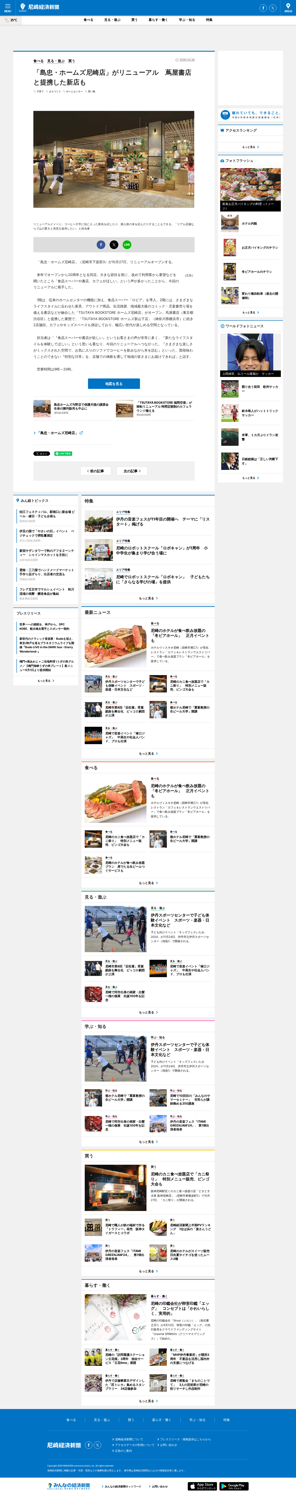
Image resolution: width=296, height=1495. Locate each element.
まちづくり (55, 91)
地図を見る (114, 384)
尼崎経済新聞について (129, 1439)
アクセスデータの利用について (135, 1445)
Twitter (272, 8)
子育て (40, 91)
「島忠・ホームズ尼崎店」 (57, 433)
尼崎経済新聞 (39, 7)
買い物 (91, 91)
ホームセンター (74, 91)
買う (134, 20)
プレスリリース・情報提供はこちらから (185, 1439)
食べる (88, 20)
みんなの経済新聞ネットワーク (68, 1486)
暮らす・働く (158, 20)
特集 (209, 20)
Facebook (263, 8)
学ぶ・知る (187, 20)
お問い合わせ (168, 1445)
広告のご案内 (123, 1450)
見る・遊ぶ (112, 20)
